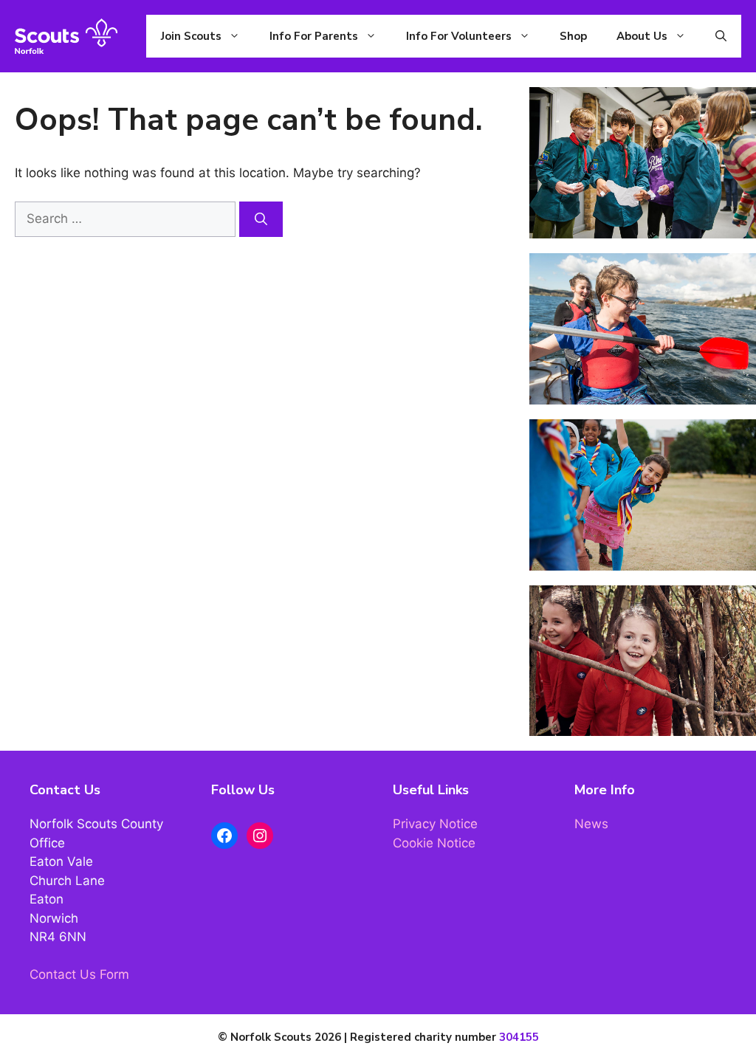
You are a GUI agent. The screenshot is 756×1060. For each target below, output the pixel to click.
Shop (573, 36)
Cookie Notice (434, 843)
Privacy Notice (435, 823)
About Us (641, 36)
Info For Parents (313, 36)
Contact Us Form (79, 974)
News (591, 823)
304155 (519, 1037)
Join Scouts (191, 36)
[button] (721, 36)
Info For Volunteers (459, 36)
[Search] (261, 219)
